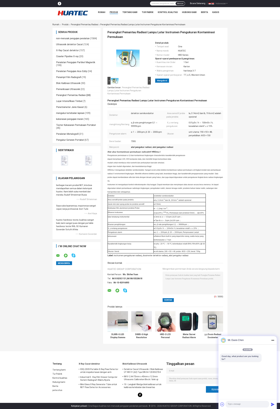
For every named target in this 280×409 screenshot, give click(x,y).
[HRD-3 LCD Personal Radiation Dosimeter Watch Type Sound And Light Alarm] (165, 321)
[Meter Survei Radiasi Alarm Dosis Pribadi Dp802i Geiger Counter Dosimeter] (189, 321)
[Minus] (272, 340)
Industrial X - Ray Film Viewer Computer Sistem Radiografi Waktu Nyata (98, 378)
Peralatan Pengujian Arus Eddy (71, 71)
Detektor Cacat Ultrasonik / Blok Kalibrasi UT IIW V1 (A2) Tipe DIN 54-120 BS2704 (143, 370)
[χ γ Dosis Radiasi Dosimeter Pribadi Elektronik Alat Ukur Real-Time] (213, 321)
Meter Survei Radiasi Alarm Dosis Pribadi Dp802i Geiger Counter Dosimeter (189, 336)
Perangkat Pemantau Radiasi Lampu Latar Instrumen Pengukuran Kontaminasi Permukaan (128, 90)
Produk (114, 12)
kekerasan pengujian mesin (69, 119)
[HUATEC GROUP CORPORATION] (73, 13)
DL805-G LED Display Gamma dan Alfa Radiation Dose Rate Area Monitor (117, 336)
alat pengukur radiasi (178, 255)
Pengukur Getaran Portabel (70, 140)
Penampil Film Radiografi (68, 77)
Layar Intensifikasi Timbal (69, 101)
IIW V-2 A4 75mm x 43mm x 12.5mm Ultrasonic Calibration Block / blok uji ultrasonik (141, 378)
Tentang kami (129, 12)
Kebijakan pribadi (79, 406)
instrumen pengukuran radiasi (128, 255)
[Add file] (222, 404)
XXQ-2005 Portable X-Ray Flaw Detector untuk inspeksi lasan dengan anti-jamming (99, 371)
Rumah (101, 12)
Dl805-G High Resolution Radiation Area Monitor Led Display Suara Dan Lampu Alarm (141, 336)
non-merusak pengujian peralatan (73, 38)
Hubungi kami (189, 12)
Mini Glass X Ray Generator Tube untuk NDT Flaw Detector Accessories (98, 385)
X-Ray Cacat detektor (67, 50)
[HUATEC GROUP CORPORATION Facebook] (59, 3)
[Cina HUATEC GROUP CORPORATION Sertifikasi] (64, 160)
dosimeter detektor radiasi (155, 255)
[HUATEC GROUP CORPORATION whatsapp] (67, 255)
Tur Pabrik (147, 12)
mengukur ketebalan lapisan (70, 113)
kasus (215, 12)
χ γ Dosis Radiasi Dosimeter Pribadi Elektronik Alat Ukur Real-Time (213, 336)
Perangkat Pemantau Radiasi (84, 24)
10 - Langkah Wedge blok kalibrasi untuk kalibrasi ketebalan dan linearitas (142, 385)
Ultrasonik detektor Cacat (69, 44)
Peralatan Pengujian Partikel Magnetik (75, 62)
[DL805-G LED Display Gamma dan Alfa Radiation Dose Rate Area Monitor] (117, 321)
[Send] (272, 404)
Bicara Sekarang (197, 3)
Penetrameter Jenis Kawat (70, 107)
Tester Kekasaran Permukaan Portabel (76, 125)
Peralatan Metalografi (67, 134)
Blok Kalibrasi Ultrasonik (68, 83)
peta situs (57, 390)
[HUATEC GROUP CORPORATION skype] (75, 255)
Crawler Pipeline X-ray (67, 56)
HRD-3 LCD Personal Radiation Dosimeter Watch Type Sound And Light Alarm (165, 336)
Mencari (180, 3)
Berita (204, 12)
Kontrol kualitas (168, 12)
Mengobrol (162, 80)
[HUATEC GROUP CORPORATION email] (59, 255)
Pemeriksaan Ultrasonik (68, 89)
